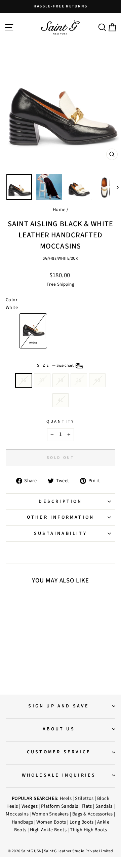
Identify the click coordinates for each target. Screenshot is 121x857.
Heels (66, 798)
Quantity (60, 421)
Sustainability (60, 533)
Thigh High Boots (88, 829)
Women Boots (51, 822)
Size (56, 365)
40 (97, 380)
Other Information (60, 517)
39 (79, 380)
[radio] (33, 330)
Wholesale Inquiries (59, 775)
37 (42, 380)
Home (59, 209)
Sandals (104, 806)
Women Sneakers (50, 813)
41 (61, 400)
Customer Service (59, 752)
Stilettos (84, 798)
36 (24, 380)
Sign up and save (58, 706)
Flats (87, 806)
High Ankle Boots (48, 829)
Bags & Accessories (92, 813)
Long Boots (82, 822)
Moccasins (17, 813)
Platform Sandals (59, 806)
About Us (59, 729)
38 (61, 380)
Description (60, 501)
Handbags (22, 822)
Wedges (30, 806)
